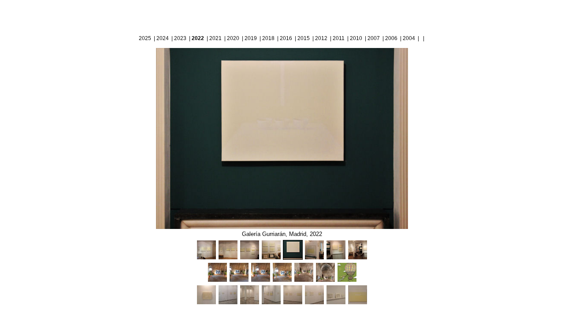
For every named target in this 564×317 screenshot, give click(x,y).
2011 (339, 38)
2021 (215, 38)
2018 (268, 38)
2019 (251, 38)
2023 (180, 38)
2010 (356, 38)
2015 (303, 38)
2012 (321, 38)
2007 (373, 38)
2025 (145, 38)
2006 (391, 38)
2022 (198, 38)
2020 (233, 38)
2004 (409, 38)
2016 (286, 38)
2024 (162, 38)
